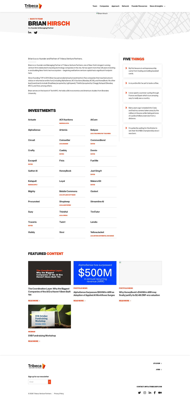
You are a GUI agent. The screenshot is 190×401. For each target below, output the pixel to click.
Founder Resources (139, 6)
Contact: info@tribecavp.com (149, 387)
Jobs (158, 369)
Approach (115, 6)
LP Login (156, 363)
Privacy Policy (59, 394)
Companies (104, 6)
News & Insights (156, 6)
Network (125, 6)
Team (95, 6)
